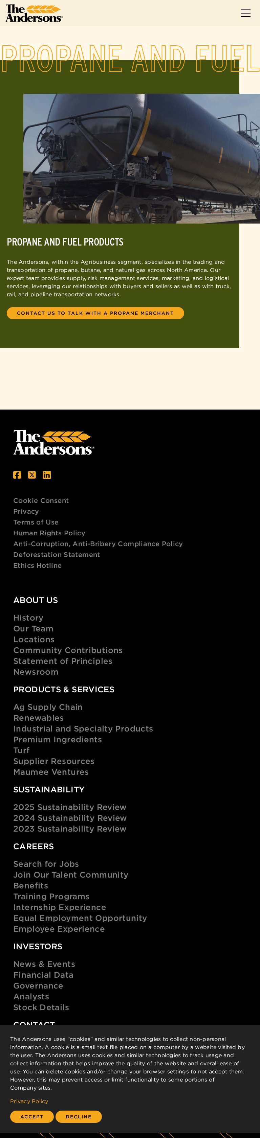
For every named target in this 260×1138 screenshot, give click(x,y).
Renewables (38, 718)
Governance (38, 985)
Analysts (31, 996)
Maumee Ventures (51, 772)
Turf (21, 750)
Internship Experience (59, 907)
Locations (34, 639)
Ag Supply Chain (48, 707)
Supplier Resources (54, 761)
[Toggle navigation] (246, 13)
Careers (33, 846)
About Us (35, 600)
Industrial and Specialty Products (83, 728)
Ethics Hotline (37, 565)
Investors (37, 946)
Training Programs (51, 896)
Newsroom (36, 672)
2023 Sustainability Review (70, 828)
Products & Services (63, 689)
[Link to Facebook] (17, 475)
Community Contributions (68, 650)
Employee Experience (59, 929)
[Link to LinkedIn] (47, 475)
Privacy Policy (29, 1101)
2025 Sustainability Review (70, 807)
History (28, 617)
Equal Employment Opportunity (80, 918)
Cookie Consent (41, 500)
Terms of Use (36, 522)
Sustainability (49, 789)
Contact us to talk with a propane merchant (95, 313)
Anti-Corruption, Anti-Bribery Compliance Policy (98, 543)
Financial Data (43, 975)
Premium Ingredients (57, 739)
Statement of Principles (63, 661)
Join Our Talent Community (71, 874)
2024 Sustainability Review (70, 818)
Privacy (26, 511)
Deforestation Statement (56, 554)
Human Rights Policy (49, 533)
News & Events (44, 964)
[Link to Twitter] (32, 475)
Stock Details (41, 1007)
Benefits (30, 885)
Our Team (33, 628)
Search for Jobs (46, 864)
